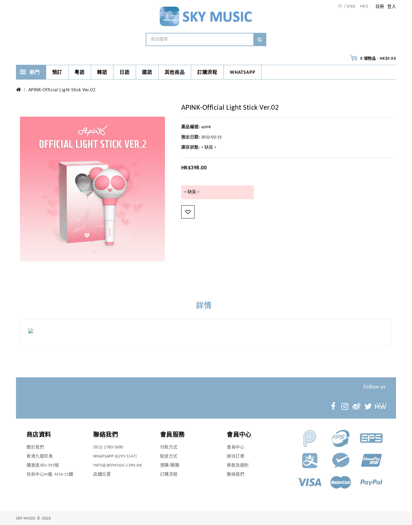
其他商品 (175, 72)
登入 (391, 7)
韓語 (102, 72)
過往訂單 (235, 456)
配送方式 (169, 456)
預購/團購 (169, 465)
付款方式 (169, 447)
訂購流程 (207, 72)
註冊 (380, 7)
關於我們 (35, 447)
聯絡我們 (235, 474)
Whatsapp (242, 72)
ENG (351, 6)
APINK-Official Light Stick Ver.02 (62, 90)
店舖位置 (102, 474)
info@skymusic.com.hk (117, 465)
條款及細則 (238, 465)
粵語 (79, 72)
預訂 (57, 72)
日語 (124, 72)
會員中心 (235, 447)
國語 (147, 72)
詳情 (204, 306)
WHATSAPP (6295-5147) (115, 456)
